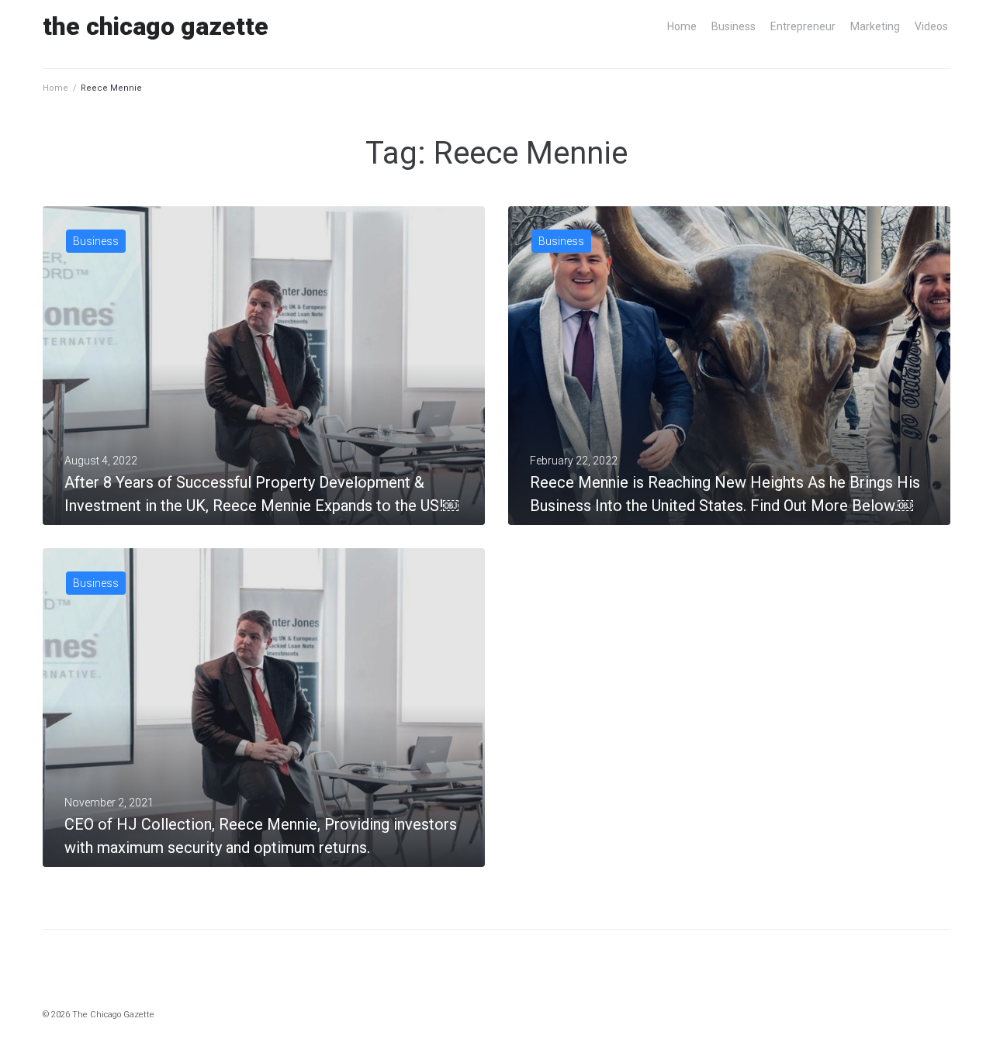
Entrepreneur (803, 26)
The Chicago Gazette (155, 26)
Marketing (875, 26)
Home (682, 26)
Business (733, 26)
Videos (931, 26)
